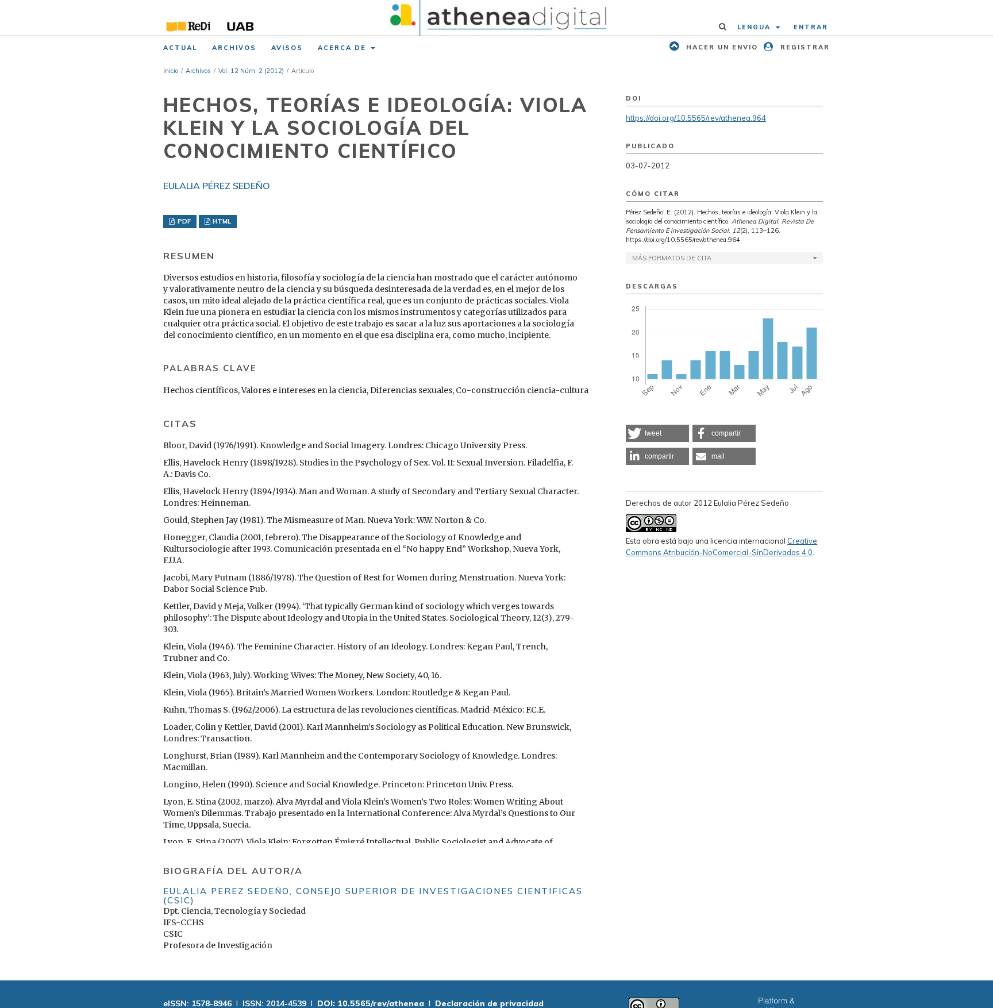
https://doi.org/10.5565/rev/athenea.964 (696, 117)
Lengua (755, 27)
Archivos (234, 48)
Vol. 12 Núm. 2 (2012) (251, 71)
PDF (183, 221)
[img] (497, 18)
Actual (180, 48)
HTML (221, 221)
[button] (657, 433)
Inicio (170, 71)
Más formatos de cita (671, 258)
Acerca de (343, 48)
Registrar (804, 47)
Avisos (287, 48)
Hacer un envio (720, 47)
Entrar (811, 27)
